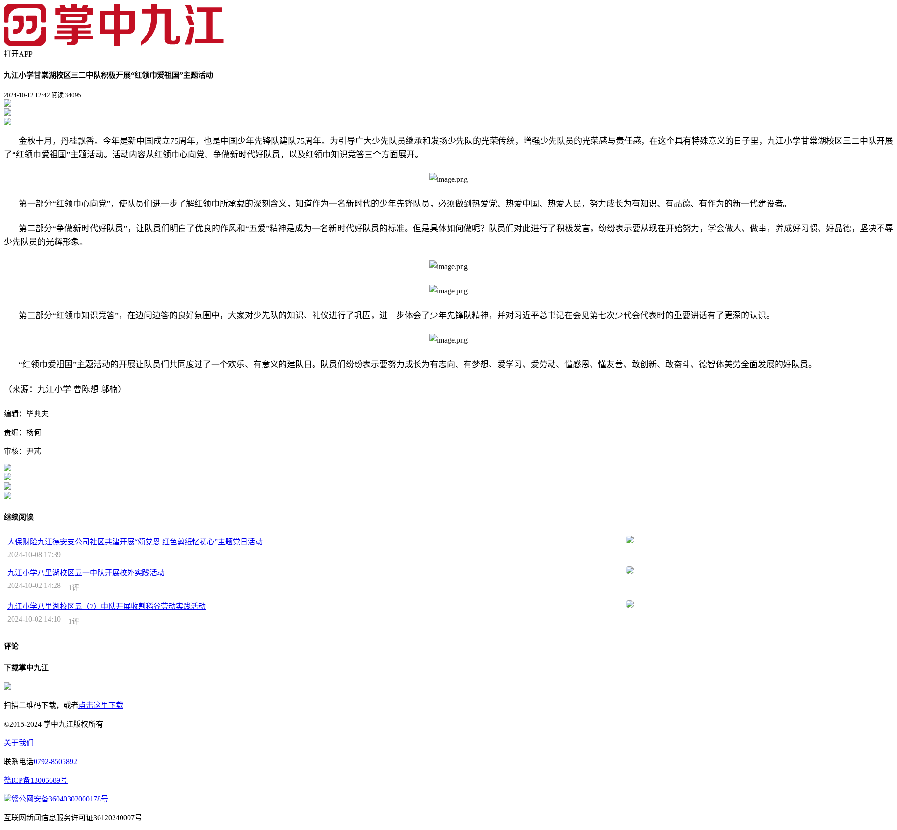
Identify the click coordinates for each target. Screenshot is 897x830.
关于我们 (19, 743)
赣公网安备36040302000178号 (59, 799)
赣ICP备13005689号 (36, 780)
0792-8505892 (55, 762)
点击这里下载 (100, 705)
